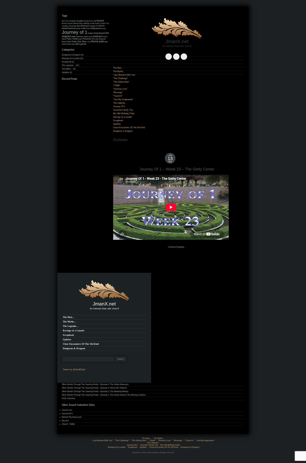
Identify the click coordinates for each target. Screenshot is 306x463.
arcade (80, 21)
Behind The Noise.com (72, 417)
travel (64, 44)
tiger (106, 42)
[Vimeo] (184, 54)
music (105, 36)
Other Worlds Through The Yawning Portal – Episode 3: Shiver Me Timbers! (94, 388)
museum (97, 36)
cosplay (65, 26)
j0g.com (65, 420)
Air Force (65, 21)
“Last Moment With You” (124, 75)
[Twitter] (169, 54)
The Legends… (120, 103)
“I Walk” (116, 85)
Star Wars (82, 41)
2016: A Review (68, 398)
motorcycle (88, 36)
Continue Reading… (177, 247)
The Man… (118, 68)
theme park (97, 41)
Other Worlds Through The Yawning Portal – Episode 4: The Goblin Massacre (95, 384)
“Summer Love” (120, 89)
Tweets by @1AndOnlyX (74, 369)
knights (90, 33)
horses (103, 28)
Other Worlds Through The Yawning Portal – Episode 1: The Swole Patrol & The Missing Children (104, 395)
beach (100, 20)
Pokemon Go (89, 39)
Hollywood (95, 28)
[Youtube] (177, 54)
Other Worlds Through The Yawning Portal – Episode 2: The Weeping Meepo (95, 391)
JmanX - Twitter (68, 424)
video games (81, 44)
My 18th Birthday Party (124, 113)
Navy (64, 39)
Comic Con (104, 23)
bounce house (67, 23)
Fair (97, 26)
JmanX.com (67, 410)
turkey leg (70, 44)
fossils (77, 28)
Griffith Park (85, 28)
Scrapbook (118, 120)
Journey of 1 (74, 32)
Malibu (73, 36)
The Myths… (119, 71)
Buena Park (77, 23)
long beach (99, 33)
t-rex (89, 42)
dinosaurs (85, 26)
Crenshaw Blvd (74, 26)
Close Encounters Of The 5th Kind (129, 127)
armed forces (88, 21)
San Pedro (72, 41)
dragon (92, 26)
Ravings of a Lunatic (122, 117)
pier (80, 39)
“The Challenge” (120, 78)
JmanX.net (176, 41)
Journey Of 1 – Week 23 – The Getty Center (177, 169)
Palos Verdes (72, 39)
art (95, 21)
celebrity (86, 23)
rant (96, 39)
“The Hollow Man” (121, 82)
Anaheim (72, 21)
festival (71, 28)
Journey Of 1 (119, 106)
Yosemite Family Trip (123, 110)
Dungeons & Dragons (123, 131)
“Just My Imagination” (123, 99)
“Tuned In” (118, 96)
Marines (80, 36)
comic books (95, 23)
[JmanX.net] (176, 28)
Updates (117, 124)
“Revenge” (118, 92)
